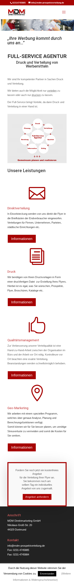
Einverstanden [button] (47, 573)
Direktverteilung (18, 208)
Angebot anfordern (37, 496)
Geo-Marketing (17, 408)
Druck (11, 271)
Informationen (21, 239)
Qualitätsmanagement (23, 340)
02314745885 (19, 3)
